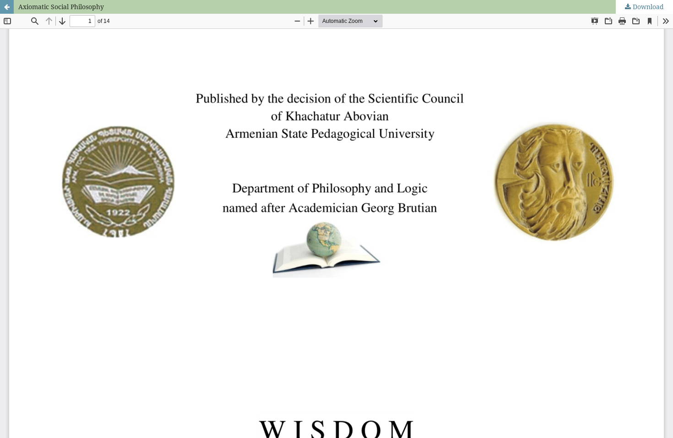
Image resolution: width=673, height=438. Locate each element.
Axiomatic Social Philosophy (61, 6)
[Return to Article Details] (7, 7)
